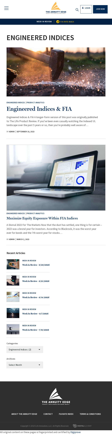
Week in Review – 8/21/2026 (35, 281)
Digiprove (75, 432)
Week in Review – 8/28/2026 (36, 265)
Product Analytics (35, 102)
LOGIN (87, 8)
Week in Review (44, 21)
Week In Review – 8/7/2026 (35, 313)
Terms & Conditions (90, 414)
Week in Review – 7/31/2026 (35, 330)
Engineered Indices (16, 102)
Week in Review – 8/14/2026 (35, 297)
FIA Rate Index (67, 21)
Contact (48, 414)
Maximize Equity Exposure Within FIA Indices (42, 218)
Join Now (100, 9)
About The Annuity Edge (24, 414)
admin (12, 131)
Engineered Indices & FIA (39, 108)
